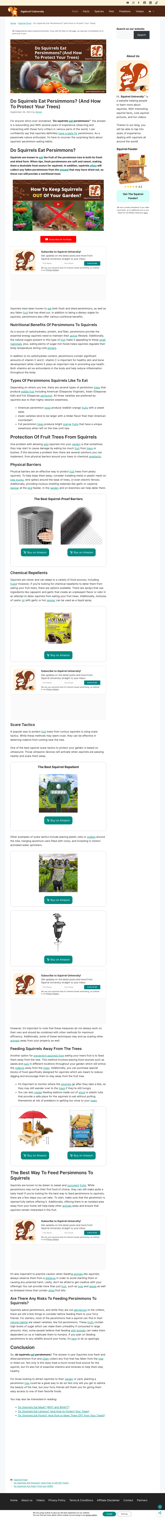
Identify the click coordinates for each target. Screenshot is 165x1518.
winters (51, 348)
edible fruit (27, 391)
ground (64, 169)
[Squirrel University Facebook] (139, 3)
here (146, 213)
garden (76, 444)
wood (82, 1092)
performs (45, 395)
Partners (142, 1500)
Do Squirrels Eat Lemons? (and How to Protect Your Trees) (53, 1411)
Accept (109, 1514)
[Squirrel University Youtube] (127, 3)
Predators (125, 11)
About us (26, 1500)
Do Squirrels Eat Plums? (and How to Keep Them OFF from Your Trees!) (61, 1415)
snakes (91, 836)
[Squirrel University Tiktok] (156, 3)
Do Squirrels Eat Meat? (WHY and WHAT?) (43, 1407)
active (73, 335)
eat (71, 120)
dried (51, 1290)
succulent (73, 1185)
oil (23, 600)
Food (75, 11)
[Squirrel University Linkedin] (150, 3)
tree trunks (17, 479)
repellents (95, 456)
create (38, 1092)
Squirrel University (32, 11)
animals (14, 1040)
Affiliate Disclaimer (108, 1500)
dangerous (80, 1309)
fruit (25, 312)
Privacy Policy (56, 1500)
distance (50, 1278)
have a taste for (67, 133)
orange (67, 424)
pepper (14, 487)
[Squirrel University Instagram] (133, 3)
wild (46, 444)
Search (141, 34)
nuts (26, 1063)
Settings (124, 1514)
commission (94, 31)
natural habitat (19, 1322)
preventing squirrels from (49, 1055)
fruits (85, 407)
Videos (140, 11)
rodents (19, 1067)
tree (100, 1358)
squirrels (66, 1084)
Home (14, 1500)
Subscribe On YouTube (60, 239)
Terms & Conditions (81, 1500)
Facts (86, 11)
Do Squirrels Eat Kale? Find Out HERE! (33, 1486)
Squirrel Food (20, 1479)
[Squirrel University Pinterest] (144, 3)
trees (97, 387)
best (74, 1338)
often (93, 165)
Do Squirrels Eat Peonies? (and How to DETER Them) (41, 1483)
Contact (128, 1500)
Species (99, 11)
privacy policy (91, 1515)
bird (30, 487)
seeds (92, 1286)
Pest (111, 11)
